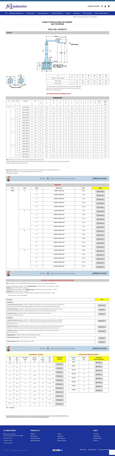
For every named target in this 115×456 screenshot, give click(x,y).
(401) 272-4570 (8, 440)
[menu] (57, 13)
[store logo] (22, 6)
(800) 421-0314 (94, 6)
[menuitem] (17, 13)
